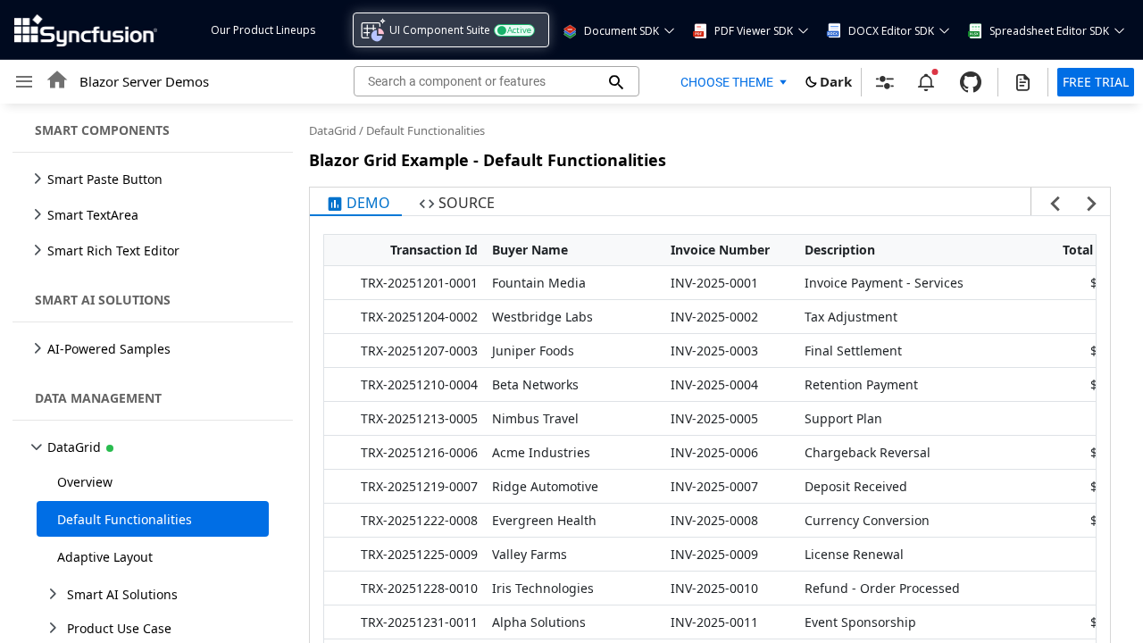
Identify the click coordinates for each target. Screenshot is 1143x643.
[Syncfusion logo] (85, 30)
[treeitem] (153, 481)
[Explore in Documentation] (1023, 82)
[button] (569, 30)
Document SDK (621, 30)
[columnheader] (404, 250)
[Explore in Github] (971, 82)
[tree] (147, 373)
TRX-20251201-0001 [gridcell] (419, 282)
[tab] (356, 202)
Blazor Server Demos (144, 81)
